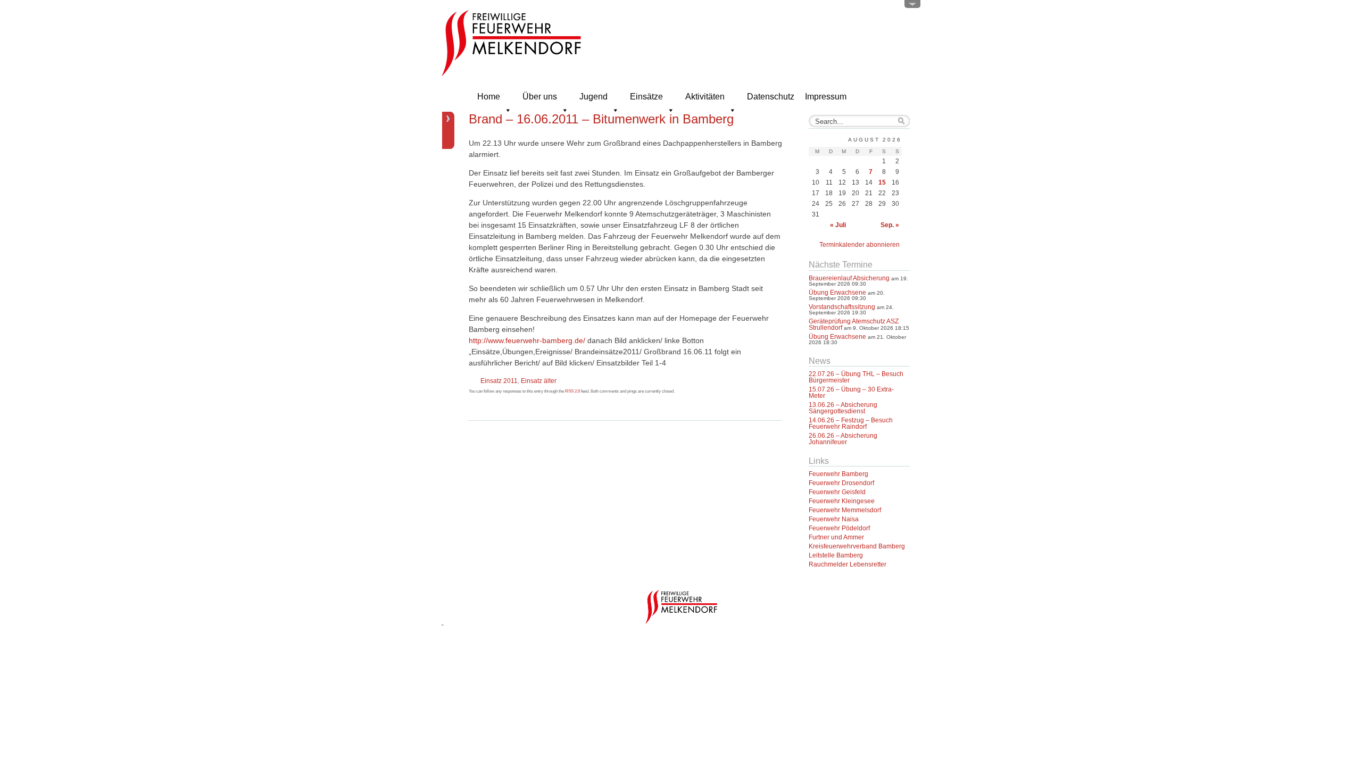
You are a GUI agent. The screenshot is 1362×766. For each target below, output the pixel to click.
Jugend (593, 96)
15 (882, 182)
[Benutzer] (912, 6)
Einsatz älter (539, 381)
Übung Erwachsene (837, 292)
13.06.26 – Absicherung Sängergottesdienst (843, 408)
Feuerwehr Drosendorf (841, 483)
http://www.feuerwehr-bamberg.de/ (527, 340)
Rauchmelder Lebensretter (847, 564)
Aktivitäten (705, 96)
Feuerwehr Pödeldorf (839, 528)
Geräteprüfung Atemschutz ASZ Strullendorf (854, 324)
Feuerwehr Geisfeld (837, 492)
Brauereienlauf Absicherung (849, 278)
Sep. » (890, 225)
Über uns (539, 96)
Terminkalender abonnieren (859, 244)
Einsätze (646, 96)
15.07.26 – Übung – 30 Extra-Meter (851, 392)
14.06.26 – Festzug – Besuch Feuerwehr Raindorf (851, 423)
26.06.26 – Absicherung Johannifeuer (843, 439)
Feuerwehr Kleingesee (842, 501)
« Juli (838, 225)
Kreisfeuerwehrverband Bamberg (857, 546)
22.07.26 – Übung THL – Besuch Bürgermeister (856, 377)
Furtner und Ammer (836, 537)
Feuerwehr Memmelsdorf (845, 510)
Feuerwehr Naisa (834, 519)
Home (488, 96)
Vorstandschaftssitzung (842, 307)
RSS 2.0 (572, 391)
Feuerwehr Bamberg (838, 474)
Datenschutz (770, 96)
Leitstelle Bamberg (836, 555)
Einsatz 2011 (499, 381)
